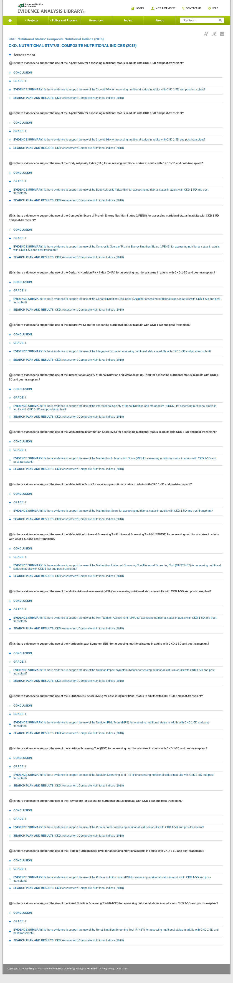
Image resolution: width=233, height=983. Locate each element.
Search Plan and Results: (68, 98)
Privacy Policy (106, 968)
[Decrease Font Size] (214, 34)
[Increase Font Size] (205, 34)
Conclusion (22, 72)
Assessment (24, 55)
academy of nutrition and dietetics (51, 8)
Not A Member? (165, 8)
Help (215, 8)
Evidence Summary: (109, 89)
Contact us (193, 8)
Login (140, 8)
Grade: (19, 81)
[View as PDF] (222, 34)
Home (10, 20)
